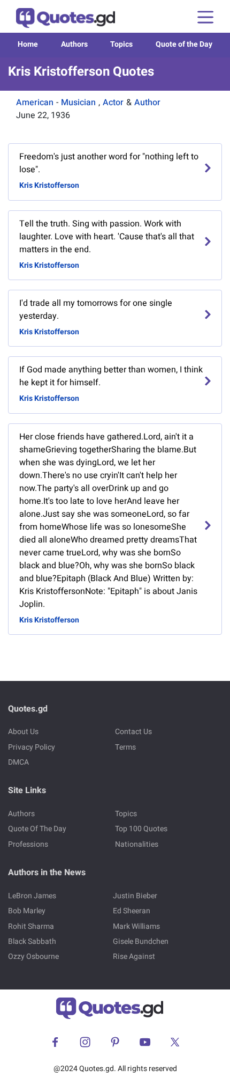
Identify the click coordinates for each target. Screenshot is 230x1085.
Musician (78, 102)
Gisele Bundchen (140, 941)
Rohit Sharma (31, 926)
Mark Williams (136, 926)
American (34, 102)
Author (147, 102)
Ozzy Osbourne (33, 956)
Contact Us (133, 731)
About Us (23, 731)
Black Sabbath (32, 941)
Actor (113, 102)
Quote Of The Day (37, 828)
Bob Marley (26, 911)
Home (28, 44)
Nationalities (136, 844)
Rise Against (134, 956)
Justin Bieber (135, 895)
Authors (74, 44)
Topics (121, 44)
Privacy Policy (31, 747)
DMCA (18, 762)
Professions (28, 844)
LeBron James (32, 895)
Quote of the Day (184, 44)
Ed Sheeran (131, 911)
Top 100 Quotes (141, 828)
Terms (125, 747)
